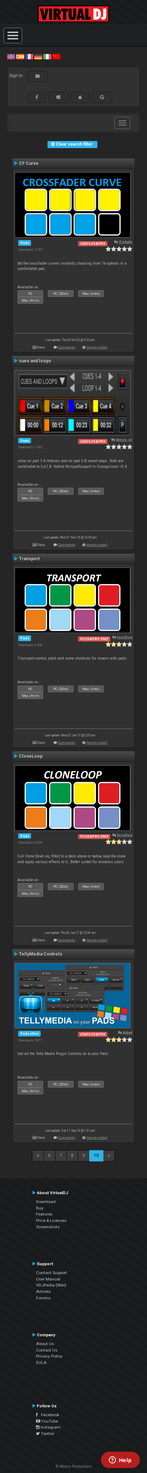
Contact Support (51, 1272)
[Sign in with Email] (37, 76)
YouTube (49, 1421)
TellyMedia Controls (40, 954)
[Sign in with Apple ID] (80, 97)
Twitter (47, 1433)
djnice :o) (124, 440)
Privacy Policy (49, 1356)
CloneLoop (30, 756)
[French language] (29, 56)
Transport (29, 558)
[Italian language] (47, 56)
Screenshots (48, 1226)
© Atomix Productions (74, 1466)
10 (96, 1155)
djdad (127, 1032)
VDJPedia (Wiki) (51, 1285)
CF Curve (29, 163)
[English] (11, 56)
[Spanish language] (20, 56)
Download (46, 1201)
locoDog (124, 637)
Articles (43, 1291)
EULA (41, 1362)
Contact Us (46, 1350)
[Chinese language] (56, 56)
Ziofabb (125, 242)
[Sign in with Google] (102, 97)
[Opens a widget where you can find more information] (120, 1460)
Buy (40, 1208)
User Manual (48, 1279)
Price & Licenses (51, 1220)
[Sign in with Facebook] (36, 97)
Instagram (50, 1427)
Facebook (48, 1414)
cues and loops (35, 360)
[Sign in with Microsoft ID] (58, 97)
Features (44, 1214)
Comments (66, 347)
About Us (45, 1343)
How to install (96, 347)
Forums (43, 1297)
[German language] (38, 56)
